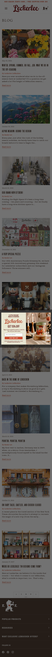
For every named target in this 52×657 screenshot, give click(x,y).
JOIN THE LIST (13, 338)
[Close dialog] (49, 314)
